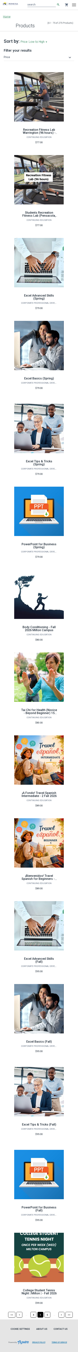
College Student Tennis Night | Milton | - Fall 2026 (39, 1292)
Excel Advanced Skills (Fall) (39, 960)
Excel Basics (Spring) (39, 378)
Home (6, 16)
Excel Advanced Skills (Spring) (39, 297)
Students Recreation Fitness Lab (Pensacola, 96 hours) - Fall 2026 (39, 215)
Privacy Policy (38, 1342)
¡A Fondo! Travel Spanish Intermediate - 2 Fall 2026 (39, 794)
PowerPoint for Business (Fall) (39, 1209)
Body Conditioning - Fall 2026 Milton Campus (39, 628)
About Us (41, 1329)
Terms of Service (59, 1342)
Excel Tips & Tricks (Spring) (39, 463)
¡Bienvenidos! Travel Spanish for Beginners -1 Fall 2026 (39, 879)
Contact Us (61, 1329)
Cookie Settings (20, 1329)
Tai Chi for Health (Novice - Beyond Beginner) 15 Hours (39, 713)
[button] (38, 57)
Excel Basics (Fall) (39, 1041)
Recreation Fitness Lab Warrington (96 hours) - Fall (39, 133)
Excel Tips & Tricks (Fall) (39, 1124)
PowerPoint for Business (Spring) (39, 545)
